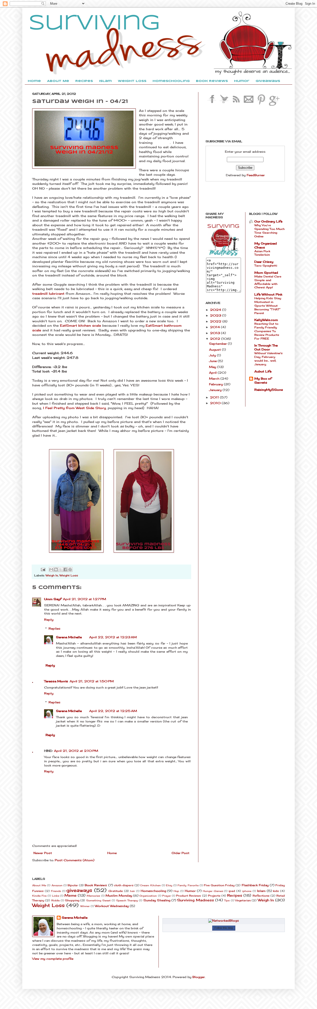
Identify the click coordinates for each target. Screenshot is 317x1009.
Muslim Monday (119, 895)
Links (55, 895)
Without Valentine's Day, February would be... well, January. (268, 358)
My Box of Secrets (263, 380)
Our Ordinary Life (268, 221)
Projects (214, 895)
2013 (215, 333)
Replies (54, 628)
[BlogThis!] (55, 569)
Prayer (166, 895)
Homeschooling (153, 891)
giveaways (79, 890)
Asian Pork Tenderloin (262, 253)
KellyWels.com (266, 320)
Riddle (55, 900)
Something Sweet (98, 900)
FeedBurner (256, 175)
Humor (190, 891)
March (214, 378)
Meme (70, 895)
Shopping (72, 900)
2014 (215, 327)
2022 (216, 321)
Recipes (234, 895)
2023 (216, 315)
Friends (56, 891)
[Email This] (51, 569)
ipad (232, 891)
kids (276, 891)
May (213, 367)
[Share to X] (60, 569)
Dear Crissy (263, 262)
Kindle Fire (39, 895)
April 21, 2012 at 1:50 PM (92, 681)
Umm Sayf (52, 599)
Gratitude (115, 891)
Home (112, 853)
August (215, 349)
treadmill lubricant (48, 293)
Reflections (261, 895)
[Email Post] (43, 569)
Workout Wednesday (112, 906)
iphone (246, 891)
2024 (216, 310)
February (216, 384)
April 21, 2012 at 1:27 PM (84, 599)
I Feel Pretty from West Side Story (74, 408)
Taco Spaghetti (265, 265)
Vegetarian (243, 900)
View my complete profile (52, 958)
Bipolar (73, 885)
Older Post (180, 853)
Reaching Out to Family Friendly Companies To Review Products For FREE (266, 331)
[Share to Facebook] (65, 569)
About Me (39, 885)
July (213, 355)
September (218, 343)
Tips (227, 900)
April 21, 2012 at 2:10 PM (76, 751)
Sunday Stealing (156, 900)
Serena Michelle (69, 637)
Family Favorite (188, 885)
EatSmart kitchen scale (80, 325)
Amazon (57, 885)
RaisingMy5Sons (268, 390)
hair (132, 891)
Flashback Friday (255, 885)
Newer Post (42, 853)
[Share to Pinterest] (70, 569)
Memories (93, 895)
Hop (176, 891)
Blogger (198, 977)
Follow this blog (223, 927)
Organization (148, 895)
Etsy (169, 885)
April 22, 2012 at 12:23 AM (113, 637)
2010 (216, 403)
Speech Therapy (127, 900)
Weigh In (52, 575)
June (213, 361)
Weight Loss (68, 575)
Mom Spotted (266, 272)
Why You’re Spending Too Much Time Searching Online (269, 230)
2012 (215, 339)
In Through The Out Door (266, 347)
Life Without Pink (268, 294)
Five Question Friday (219, 885)
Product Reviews (188, 895)
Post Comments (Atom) (74, 860)
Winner (85, 906)
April (213, 372)
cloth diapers (123, 885)
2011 (215, 397)
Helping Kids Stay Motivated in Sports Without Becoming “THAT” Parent (267, 305)
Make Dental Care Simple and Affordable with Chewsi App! (267, 282)
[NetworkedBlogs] (223, 920)
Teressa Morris (56, 681)
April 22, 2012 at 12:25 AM (113, 711)
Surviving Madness (195, 900)
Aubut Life (262, 371)
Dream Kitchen (150, 885)
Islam (261, 891)
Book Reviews (96, 885)
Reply (48, 619)
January (216, 390)
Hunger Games (213, 891)
